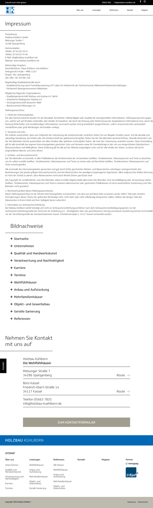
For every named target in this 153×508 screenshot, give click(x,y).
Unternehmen (11, 465)
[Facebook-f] (141, 2)
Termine (9, 488)
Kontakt (81, 459)
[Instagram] (146, 2)
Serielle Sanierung (37, 488)
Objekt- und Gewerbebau (35, 482)
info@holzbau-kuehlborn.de (124, 2)
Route (121, 375)
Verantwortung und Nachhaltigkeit (14, 477)
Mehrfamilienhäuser (38, 476)
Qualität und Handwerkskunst (13, 470)
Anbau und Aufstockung (35, 470)
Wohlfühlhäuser (36, 465)
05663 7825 (106, 2)
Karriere (9, 483)
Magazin (106, 459)
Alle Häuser (58, 465)
